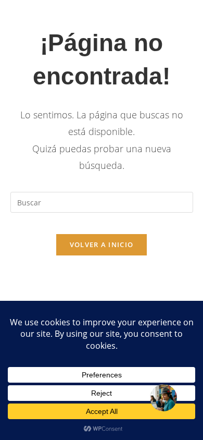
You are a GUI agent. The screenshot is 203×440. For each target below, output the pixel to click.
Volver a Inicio (102, 244)
